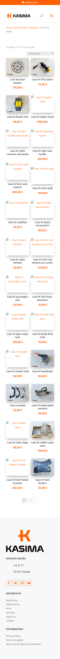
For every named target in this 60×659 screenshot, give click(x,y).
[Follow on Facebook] (9, 583)
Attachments (13, 604)
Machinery (11, 600)
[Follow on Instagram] (22, 583)
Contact (10, 620)
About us (11, 616)
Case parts (34, 27)
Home (9, 27)
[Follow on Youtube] (29, 583)
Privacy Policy (13, 636)
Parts (9, 608)
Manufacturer (20, 27)
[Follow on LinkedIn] (15, 583)
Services (10, 612)
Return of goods (14, 640)
